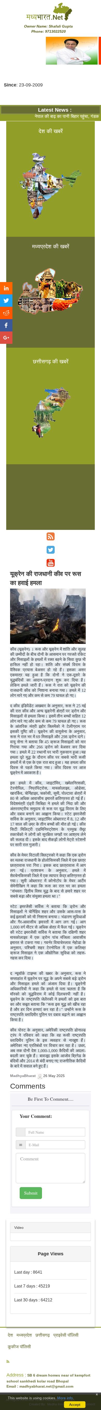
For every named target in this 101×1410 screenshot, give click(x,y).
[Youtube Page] (51, 563)
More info (65, 1398)
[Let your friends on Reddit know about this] (6, 313)
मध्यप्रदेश (24, 1335)
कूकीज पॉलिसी (19, 1346)
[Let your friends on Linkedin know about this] (6, 288)
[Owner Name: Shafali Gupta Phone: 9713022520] (50, 12)
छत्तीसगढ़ (42, 1335)
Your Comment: (36, 1116)
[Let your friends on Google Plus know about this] (6, 337)
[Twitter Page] (51, 550)
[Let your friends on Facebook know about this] (6, 325)
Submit (31, 1193)
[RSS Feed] (51, 536)
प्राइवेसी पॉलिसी (65, 1335)
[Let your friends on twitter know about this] (6, 300)
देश (10, 1335)
